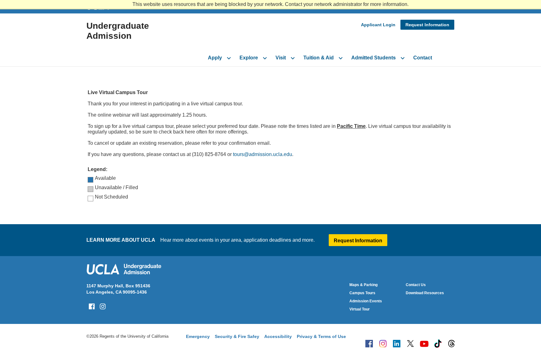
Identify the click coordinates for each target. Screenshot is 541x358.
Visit (281, 57)
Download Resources (425, 293)
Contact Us (416, 285)
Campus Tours (362, 293)
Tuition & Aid (318, 57)
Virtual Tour (359, 309)
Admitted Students (373, 57)
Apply (215, 57)
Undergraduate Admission (117, 31)
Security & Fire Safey (237, 336)
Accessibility (278, 336)
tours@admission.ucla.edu (262, 154)
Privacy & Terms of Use (321, 336)
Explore (249, 57)
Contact (422, 57)
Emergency (198, 336)
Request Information (427, 24)
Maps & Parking (363, 285)
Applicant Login (378, 24)
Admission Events (365, 301)
